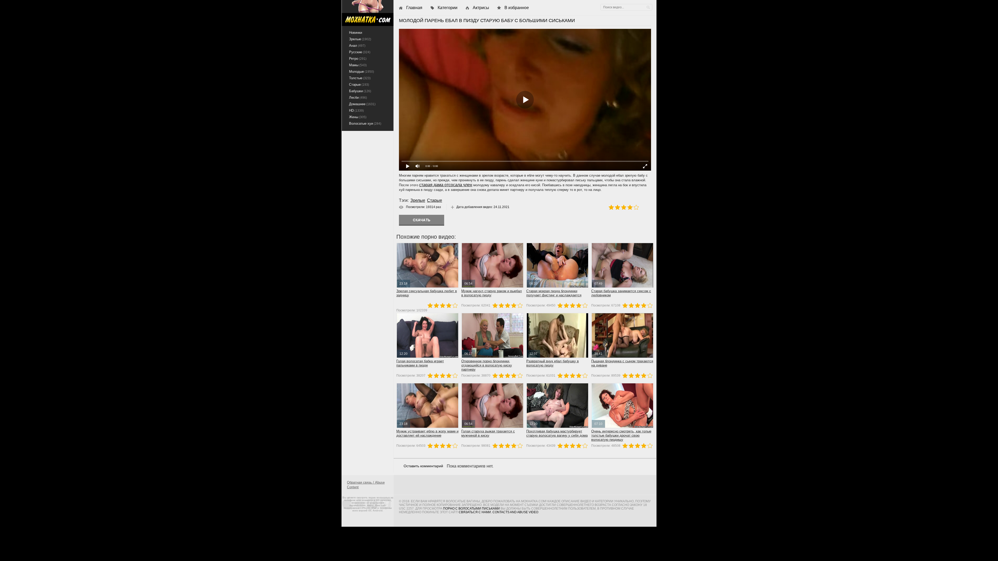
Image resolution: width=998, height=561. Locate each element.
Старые (434, 200)
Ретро (357, 59)
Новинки (355, 33)
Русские (359, 52)
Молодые (361, 72)
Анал (357, 46)
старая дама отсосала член (445, 185)
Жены (357, 117)
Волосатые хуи (365, 123)
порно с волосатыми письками (471, 508)
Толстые (360, 78)
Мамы (358, 65)
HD (356, 110)
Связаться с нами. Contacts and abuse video (498, 512)
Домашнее (362, 104)
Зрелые (417, 200)
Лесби (358, 97)
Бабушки (360, 91)
